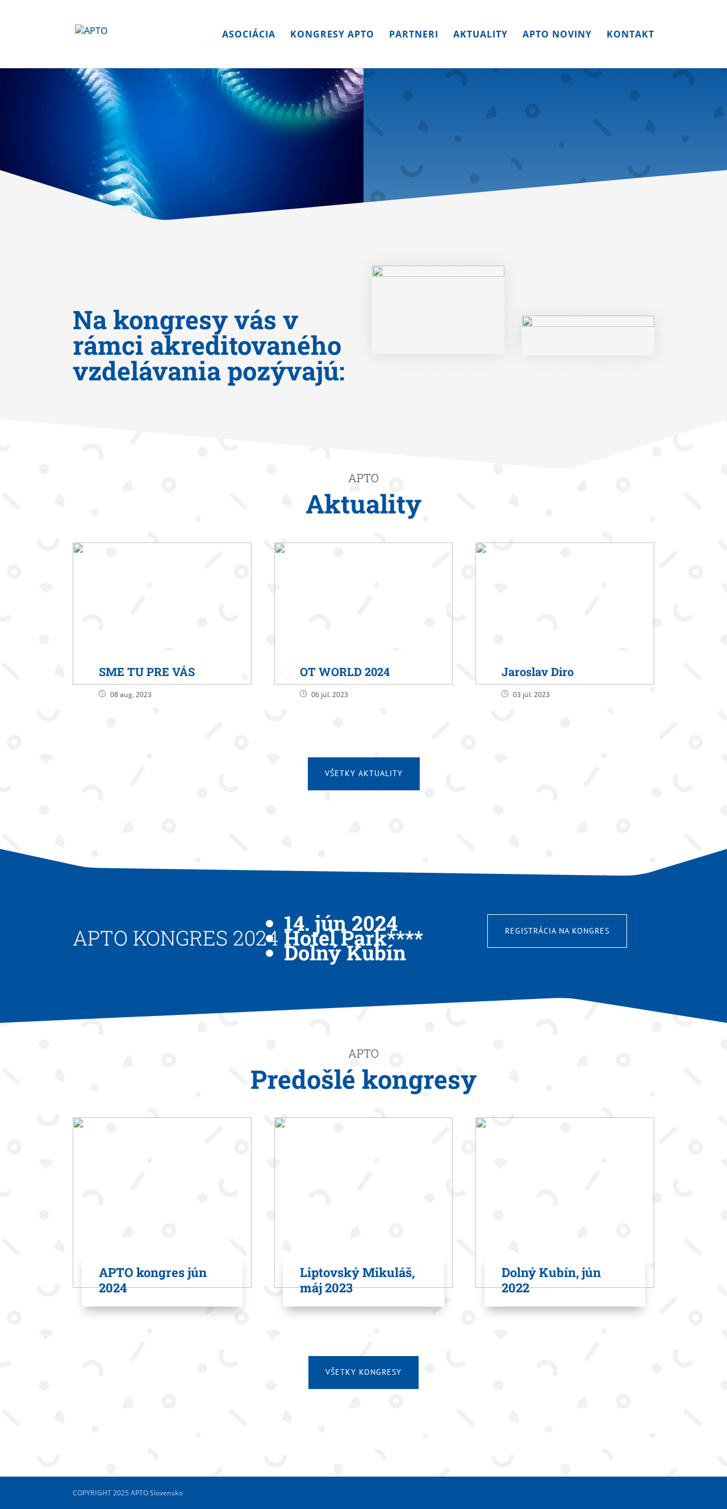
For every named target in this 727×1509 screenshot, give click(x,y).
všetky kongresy (363, 1372)
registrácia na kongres (557, 931)
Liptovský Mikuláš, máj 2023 (357, 1279)
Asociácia (248, 35)
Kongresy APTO (332, 35)
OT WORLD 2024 (345, 671)
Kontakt (630, 35)
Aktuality (480, 35)
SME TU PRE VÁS (147, 671)
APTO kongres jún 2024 (153, 1279)
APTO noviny (557, 35)
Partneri (413, 35)
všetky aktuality (364, 773)
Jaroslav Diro (538, 671)
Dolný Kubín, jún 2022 (551, 1279)
